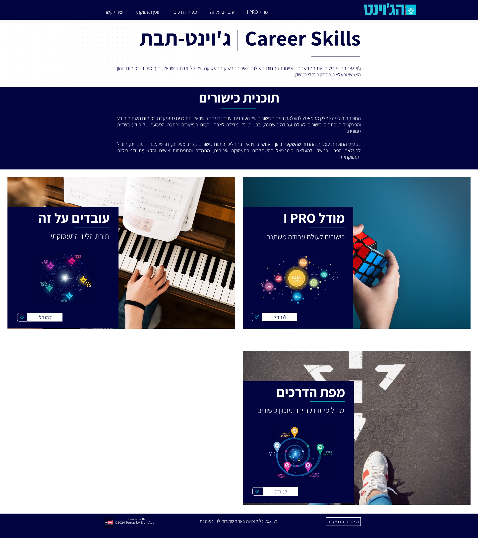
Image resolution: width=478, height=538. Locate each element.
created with (136, 519)
